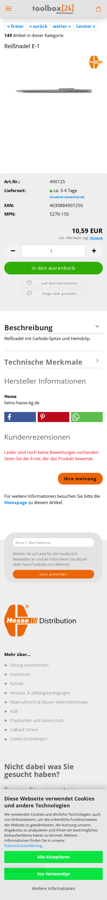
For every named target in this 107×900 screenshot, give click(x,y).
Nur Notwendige (53, 873)
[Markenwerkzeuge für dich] (53, 8)
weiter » (62, 26)
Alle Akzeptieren (53, 857)
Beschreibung (28, 327)
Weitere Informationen (53, 888)
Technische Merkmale (43, 362)
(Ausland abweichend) (67, 197)
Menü (8, 8)
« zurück (38, 26)
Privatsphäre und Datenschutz (37, 720)
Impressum (20, 674)
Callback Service (24, 729)
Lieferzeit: (15, 190)
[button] (12, 251)
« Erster (15, 26)
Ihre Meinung (80, 478)
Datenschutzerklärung (23, 845)
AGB (14, 711)
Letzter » (85, 26)
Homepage (15, 502)
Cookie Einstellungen (28, 738)
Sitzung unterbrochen (29, 665)
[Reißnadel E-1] (53, 98)
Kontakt (17, 683)
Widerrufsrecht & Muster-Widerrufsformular (49, 702)
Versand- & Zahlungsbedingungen (40, 693)
